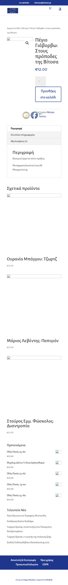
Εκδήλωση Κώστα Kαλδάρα (20, 521)
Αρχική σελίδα (13, 28)
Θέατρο (25, 28)
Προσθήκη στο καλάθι (48, 94)
